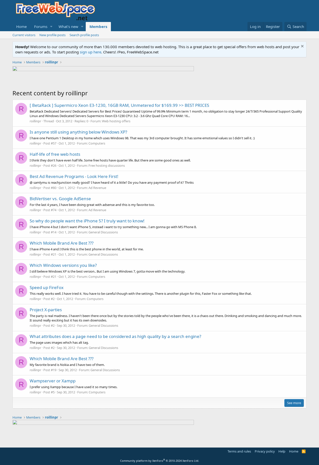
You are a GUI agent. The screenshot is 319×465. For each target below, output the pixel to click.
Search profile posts (84, 35)
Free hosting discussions (106, 165)
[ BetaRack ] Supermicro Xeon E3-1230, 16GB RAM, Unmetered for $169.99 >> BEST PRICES (119, 105)
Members (98, 26)
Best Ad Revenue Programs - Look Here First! (74, 176)
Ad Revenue (97, 187)
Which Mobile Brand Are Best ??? (61, 243)
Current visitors (23, 35)
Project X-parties (46, 309)
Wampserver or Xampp (53, 381)
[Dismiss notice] (302, 46)
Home (21, 26)
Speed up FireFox (47, 287)
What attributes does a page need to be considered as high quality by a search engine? (115, 336)
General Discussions (103, 232)
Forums (40, 26)
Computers (96, 143)
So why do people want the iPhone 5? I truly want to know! (87, 221)
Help (281, 451)
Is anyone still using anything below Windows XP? (78, 132)
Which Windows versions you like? (63, 265)
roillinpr (35, 121)
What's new (68, 26)
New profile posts (52, 35)
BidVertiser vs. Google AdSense (60, 198)
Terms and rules (239, 451)
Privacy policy (265, 451)
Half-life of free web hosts (55, 154)
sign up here (90, 51)
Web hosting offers (116, 121)
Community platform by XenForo (159, 461)
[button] (51, 26)
